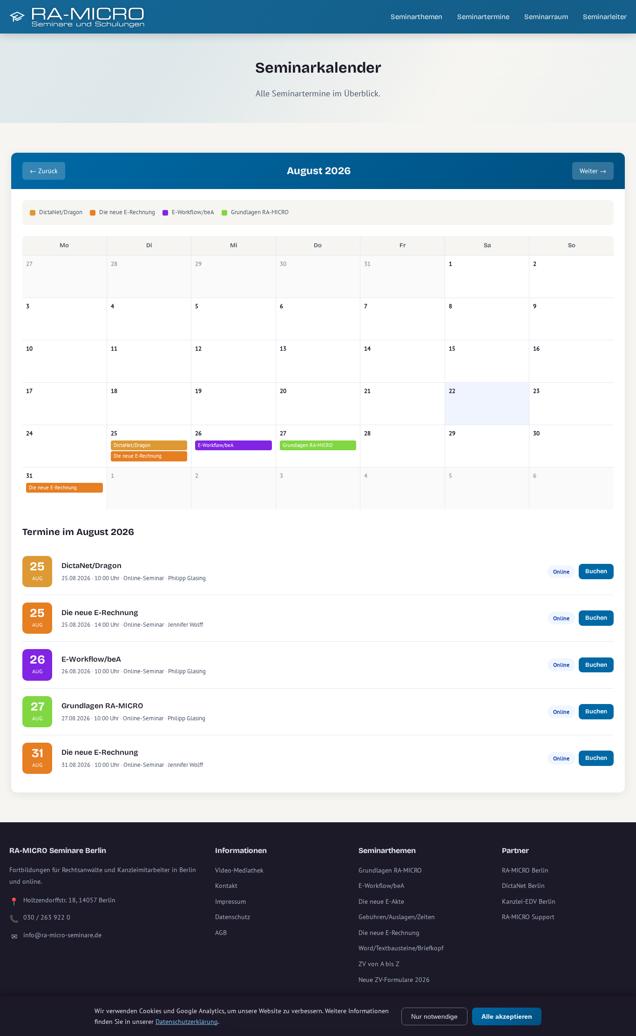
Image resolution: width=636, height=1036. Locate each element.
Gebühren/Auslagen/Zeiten (397, 917)
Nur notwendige (434, 1016)
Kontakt (226, 885)
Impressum (230, 901)
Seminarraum (546, 17)
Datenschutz (232, 917)
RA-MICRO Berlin (525, 870)
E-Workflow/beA (215, 445)
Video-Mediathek (239, 870)
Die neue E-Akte (381, 901)
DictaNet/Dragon (132, 445)
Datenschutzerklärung (187, 1021)
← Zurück (44, 171)
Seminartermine (483, 17)
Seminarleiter (605, 17)
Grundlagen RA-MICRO (308, 445)
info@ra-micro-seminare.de (62, 935)
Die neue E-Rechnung (138, 456)
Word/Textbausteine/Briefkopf (401, 948)
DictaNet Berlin (523, 885)
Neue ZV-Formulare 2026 (394, 979)
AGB (221, 932)
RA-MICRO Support (528, 917)
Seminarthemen (416, 17)
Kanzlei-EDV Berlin (528, 901)
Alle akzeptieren (506, 1016)
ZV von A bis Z (379, 964)
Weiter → (593, 171)
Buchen (596, 571)
